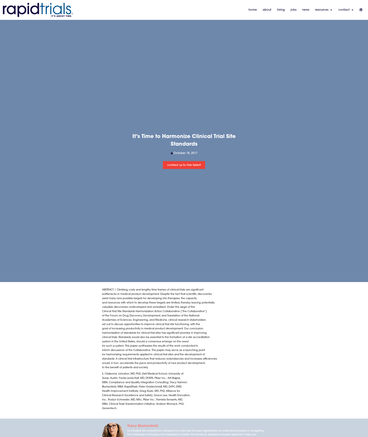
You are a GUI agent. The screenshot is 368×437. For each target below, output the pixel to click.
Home (253, 9)
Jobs (293, 9)
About (267, 9)
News (305, 9)
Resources (321, 9)
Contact (344, 9)
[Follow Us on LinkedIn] (361, 10)
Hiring (281, 9)
